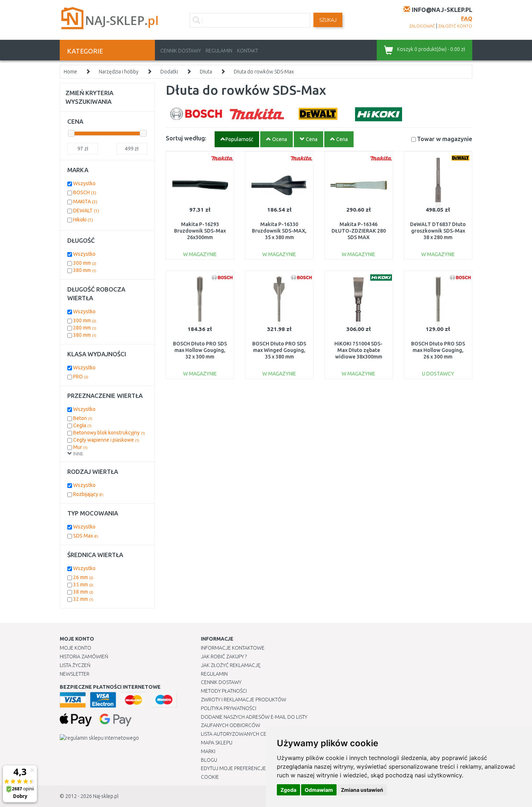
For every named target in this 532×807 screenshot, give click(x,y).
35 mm (83, 584)
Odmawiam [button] (319, 790)
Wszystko (84, 183)
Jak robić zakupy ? (224, 656)
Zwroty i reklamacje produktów (243, 699)
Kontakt (247, 51)
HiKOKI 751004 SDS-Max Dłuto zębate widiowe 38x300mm (358, 350)
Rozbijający (88, 494)
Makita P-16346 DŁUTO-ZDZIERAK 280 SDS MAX (359, 230)
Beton (82, 418)
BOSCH (84, 192)
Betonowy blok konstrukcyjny (109, 433)
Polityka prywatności (228, 708)
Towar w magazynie (444, 138)
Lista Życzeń (75, 665)
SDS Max (85, 536)
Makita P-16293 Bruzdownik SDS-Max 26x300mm (200, 230)
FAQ (466, 18)
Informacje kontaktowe (233, 648)
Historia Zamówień (84, 656)
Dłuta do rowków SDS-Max (264, 72)
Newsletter (74, 674)
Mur (80, 447)
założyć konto (455, 26)
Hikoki (83, 219)
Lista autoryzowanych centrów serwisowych (260, 734)
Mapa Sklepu (216, 743)
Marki (208, 751)
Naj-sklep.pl (105, 796)
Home (70, 72)
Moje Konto (75, 648)
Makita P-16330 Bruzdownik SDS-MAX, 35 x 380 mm (279, 230)
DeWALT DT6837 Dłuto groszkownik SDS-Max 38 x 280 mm (438, 230)
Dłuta (206, 72)
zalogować (422, 26)
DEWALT (86, 210)
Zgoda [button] (288, 790)
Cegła (82, 425)
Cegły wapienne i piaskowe (106, 440)
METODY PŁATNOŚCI (224, 691)
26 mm (83, 577)
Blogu (209, 760)
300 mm (84, 263)
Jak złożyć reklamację (231, 665)
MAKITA (85, 201)
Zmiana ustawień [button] (362, 790)
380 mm (84, 270)
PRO (80, 376)
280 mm (84, 328)
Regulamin (219, 51)
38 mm (83, 592)
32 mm (83, 599)
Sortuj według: (186, 138)
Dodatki (169, 72)
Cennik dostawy (180, 51)
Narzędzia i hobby (119, 72)
